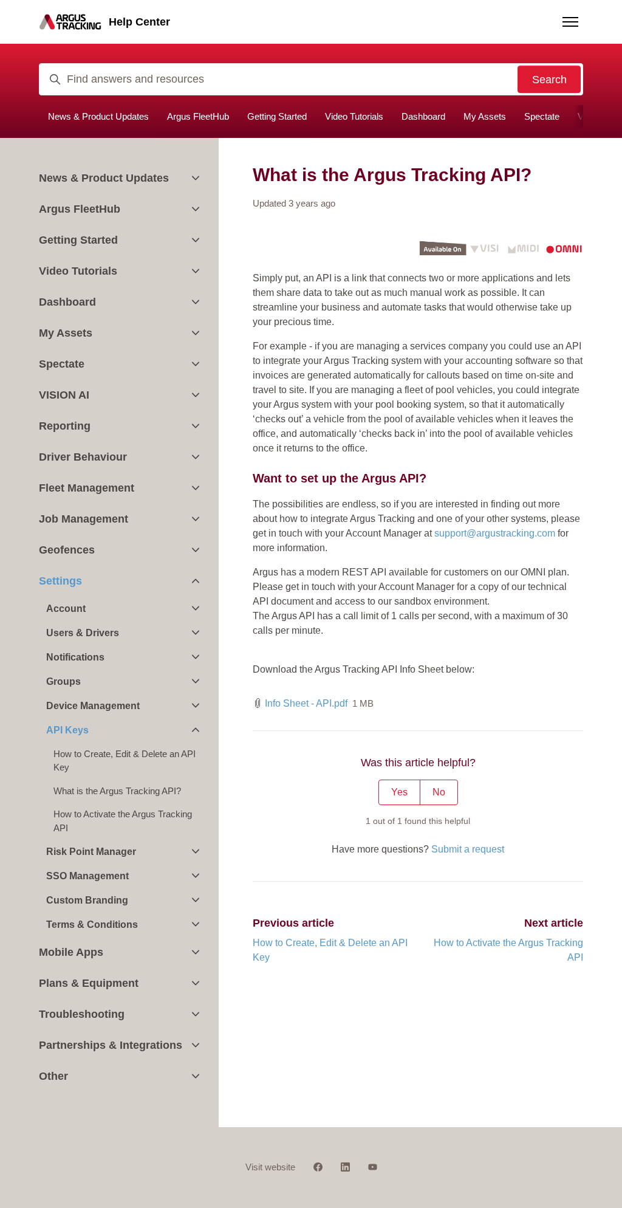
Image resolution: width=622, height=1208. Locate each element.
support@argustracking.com (494, 533)
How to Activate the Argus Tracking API (122, 821)
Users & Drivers (82, 633)
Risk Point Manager (91, 851)
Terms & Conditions (92, 924)
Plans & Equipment (88, 983)
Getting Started (277, 116)
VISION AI (64, 395)
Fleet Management (86, 488)
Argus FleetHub (198, 116)
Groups (63, 681)
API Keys (67, 730)
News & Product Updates (98, 116)
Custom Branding (87, 900)
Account (66, 608)
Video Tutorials (354, 116)
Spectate (541, 116)
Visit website (270, 1167)
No (438, 792)
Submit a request (467, 849)
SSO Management (87, 876)
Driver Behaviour (83, 457)
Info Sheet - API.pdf (306, 703)
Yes (399, 792)
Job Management (83, 519)
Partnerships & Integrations (110, 1045)
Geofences (67, 550)
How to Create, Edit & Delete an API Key (124, 761)
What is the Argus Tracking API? (117, 791)
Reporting (65, 426)
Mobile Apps (71, 952)
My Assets (484, 116)
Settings (60, 581)
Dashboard (423, 116)
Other (53, 1076)
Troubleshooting (82, 1014)
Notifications (75, 657)
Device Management (93, 706)
